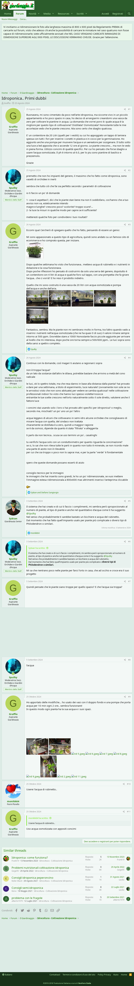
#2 (129, 170)
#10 (129, 784)
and (45, 492)
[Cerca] (129, 14)
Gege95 (15, 871)
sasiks (121, 879)
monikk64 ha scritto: (38, 818)
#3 (129, 224)
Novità (32, 13)
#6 (129, 541)
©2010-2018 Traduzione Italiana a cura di (67, 983)
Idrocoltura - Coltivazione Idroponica (56, 860)
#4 (129, 357)
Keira (14, 891)
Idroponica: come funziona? (30, 857)
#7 (129, 581)
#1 (129, 109)
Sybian (13, 518)
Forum (20, 13)
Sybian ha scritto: (36, 548)
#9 (129, 696)
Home (7, 13)
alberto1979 (17, 901)
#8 (129, 659)
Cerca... (23, 19)
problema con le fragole (27, 898)
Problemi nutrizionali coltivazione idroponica (40, 868)
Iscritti (80, 13)
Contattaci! (55, 974)
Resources (63, 13)
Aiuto (115, 974)
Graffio (7, 103)
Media (46, 13)
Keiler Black (17, 880)
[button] (38, 14)
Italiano (8, 974)
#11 (129, 811)
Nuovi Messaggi (9, 19)
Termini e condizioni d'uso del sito (79, 974)
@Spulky (31, 513)
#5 (129, 501)
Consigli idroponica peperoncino (32, 877)
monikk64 (13, 801)
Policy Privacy (104, 974)
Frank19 (15, 860)
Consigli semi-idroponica (27, 888)
